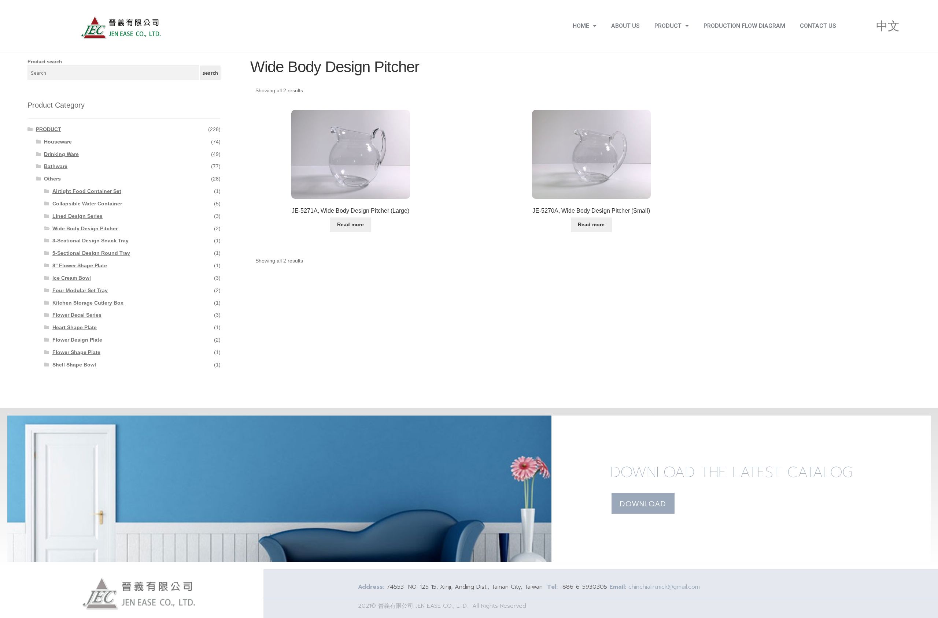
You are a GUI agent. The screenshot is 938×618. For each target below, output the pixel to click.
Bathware (55, 166)
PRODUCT (668, 25)
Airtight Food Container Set (86, 191)
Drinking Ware (61, 154)
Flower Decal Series (76, 315)
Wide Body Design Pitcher (85, 228)
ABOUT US (625, 25)
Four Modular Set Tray (80, 290)
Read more (350, 224)
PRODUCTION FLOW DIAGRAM (744, 25)
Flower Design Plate (77, 340)
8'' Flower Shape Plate (79, 265)
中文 (888, 26)
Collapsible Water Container (87, 203)
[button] (643, 503)
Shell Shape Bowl (74, 365)
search (210, 73)
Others (52, 179)
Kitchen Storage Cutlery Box (87, 303)
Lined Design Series (77, 216)
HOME (581, 25)
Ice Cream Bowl (71, 278)
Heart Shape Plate (74, 327)
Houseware (58, 142)
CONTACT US (818, 25)
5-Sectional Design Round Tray (91, 253)
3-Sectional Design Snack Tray (90, 240)
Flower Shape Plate (76, 352)
